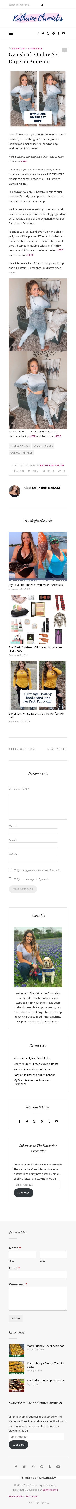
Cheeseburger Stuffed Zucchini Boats (36, 1064)
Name (13, 826)
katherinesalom (52, 465)
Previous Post (23, 749)
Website (13, 854)
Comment (18, 1284)
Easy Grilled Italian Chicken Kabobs (34, 1075)
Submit (16, 1318)
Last (42, 1260)
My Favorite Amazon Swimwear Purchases (36, 585)
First (11, 1260)
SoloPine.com (50, 1489)
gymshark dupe (43, 446)
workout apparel (21, 452)
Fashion (18, 48)
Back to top (37, 1503)
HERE (24, 161)
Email (13, 840)
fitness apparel (20, 446)
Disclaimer (32, 1496)
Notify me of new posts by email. (31, 879)
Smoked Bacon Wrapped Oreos (32, 1069)
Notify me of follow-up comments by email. (37, 870)
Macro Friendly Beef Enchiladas (32, 1058)
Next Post (56, 749)
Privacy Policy (16, 1496)
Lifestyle (35, 48)
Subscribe (23, 1193)
